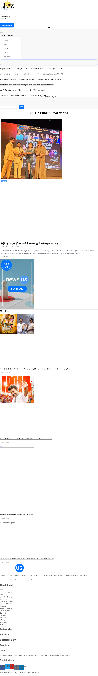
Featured (4, 23)
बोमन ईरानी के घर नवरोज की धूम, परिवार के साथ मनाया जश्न (16, 514)
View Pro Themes (6, 597)
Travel (5, 44)
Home (2, 595)
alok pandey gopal (63, 655)
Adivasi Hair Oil (34, 655)
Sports (5, 52)
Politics (5, 48)
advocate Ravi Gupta (48, 655)
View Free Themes (6, 601)
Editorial (3, 606)
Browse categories (6, 35)
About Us (3, 599)
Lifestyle (4, 18)
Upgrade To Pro (6, 592)
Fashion (6, 40)
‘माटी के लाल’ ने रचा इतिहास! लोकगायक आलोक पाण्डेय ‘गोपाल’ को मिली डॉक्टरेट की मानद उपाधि (26, 558)
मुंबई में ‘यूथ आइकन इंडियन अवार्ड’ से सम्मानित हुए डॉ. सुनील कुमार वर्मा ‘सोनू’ (29, 243)
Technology (5, 21)
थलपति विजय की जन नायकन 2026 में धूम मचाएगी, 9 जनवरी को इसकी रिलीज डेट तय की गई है (23, 95)
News (2, 14)
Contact (3, 613)
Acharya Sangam (22, 655)
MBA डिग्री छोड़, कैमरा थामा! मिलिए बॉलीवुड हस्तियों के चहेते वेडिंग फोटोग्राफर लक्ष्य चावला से (22, 90)
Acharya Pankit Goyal (8, 655)
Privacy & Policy (6, 604)
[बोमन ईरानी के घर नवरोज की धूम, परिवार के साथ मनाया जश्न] (17, 463)
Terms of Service (6, 608)
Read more (5, 256)
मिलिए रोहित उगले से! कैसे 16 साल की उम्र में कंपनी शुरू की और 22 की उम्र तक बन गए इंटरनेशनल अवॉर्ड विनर (26, 85)
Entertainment (6, 16)
